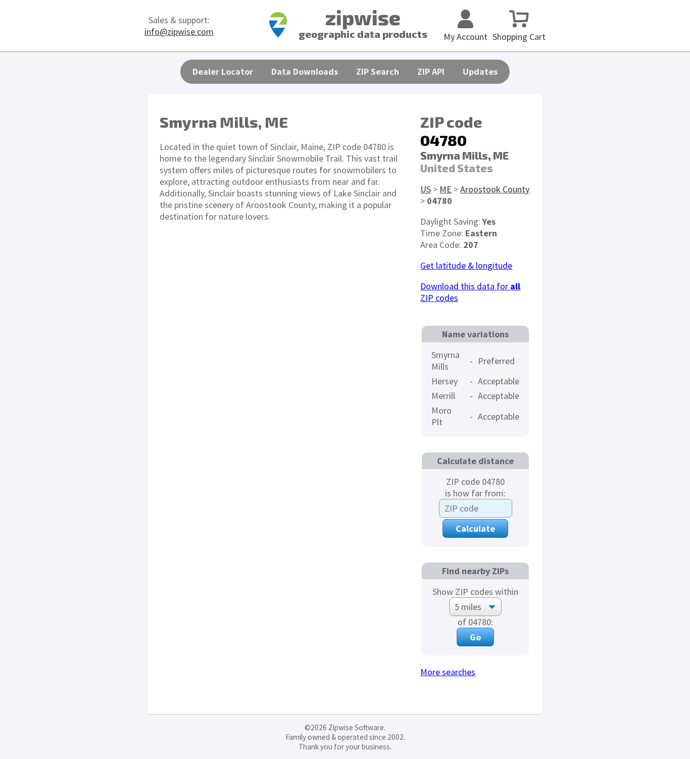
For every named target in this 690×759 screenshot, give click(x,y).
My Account (465, 36)
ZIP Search (377, 71)
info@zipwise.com (179, 31)
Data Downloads (304, 71)
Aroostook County (494, 189)
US (425, 189)
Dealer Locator (222, 71)
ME (445, 189)
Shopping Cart (519, 36)
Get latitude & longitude (466, 265)
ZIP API (431, 71)
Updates (480, 71)
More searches (447, 672)
